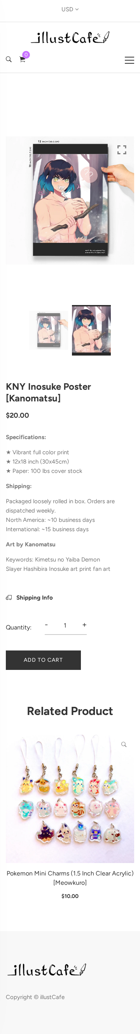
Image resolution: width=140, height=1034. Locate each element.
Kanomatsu (40, 544)
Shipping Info (34, 597)
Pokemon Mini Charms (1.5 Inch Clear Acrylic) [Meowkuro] (70, 878)
